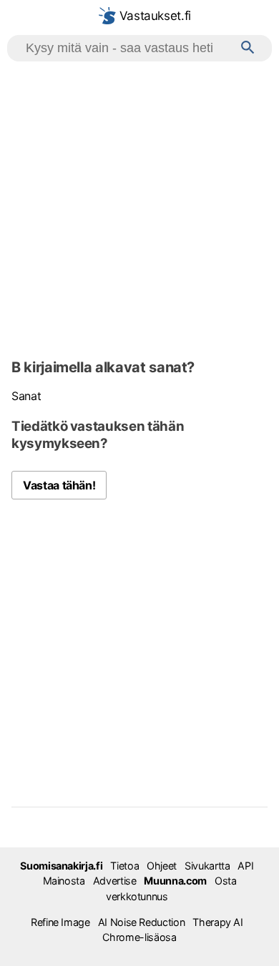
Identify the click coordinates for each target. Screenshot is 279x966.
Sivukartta (207, 866)
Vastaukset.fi (153, 16)
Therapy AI (217, 922)
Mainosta (64, 881)
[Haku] (247, 48)
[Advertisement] (139, 208)
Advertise (115, 881)
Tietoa (124, 866)
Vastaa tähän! (59, 485)
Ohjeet (162, 866)
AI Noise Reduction (141, 922)
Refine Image (60, 922)
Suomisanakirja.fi (61, 866)
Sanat (26, 396)
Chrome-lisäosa (139, 937)
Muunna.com (175, 881)
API (245, 866)
